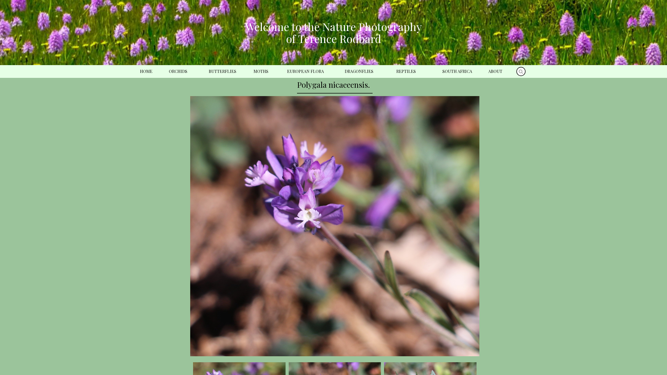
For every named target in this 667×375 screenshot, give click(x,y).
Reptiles (406, 71)
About (495, 71)
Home (146, 71)
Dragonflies (359, 71)
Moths (261, 71)
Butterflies (222, 71)
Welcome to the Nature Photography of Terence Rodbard (333, 32)
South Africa (457, 71)
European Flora (305, 71)
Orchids (178, 71)
